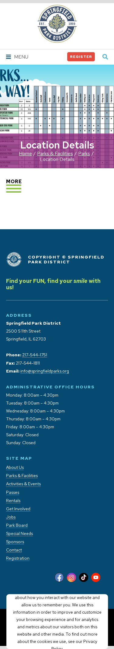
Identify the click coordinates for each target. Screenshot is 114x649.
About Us (15, 467)
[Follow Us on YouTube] (95, 578)
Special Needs (19, 533)
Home (25, 153)
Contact (14, 550)
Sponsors (15, 541)
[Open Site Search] (105, 57)
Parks (84, 153)
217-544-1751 (34, 355)
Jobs (11, 517)
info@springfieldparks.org (44, 371)
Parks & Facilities (55, 153)
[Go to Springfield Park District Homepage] (57, 24)
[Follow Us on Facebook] (59, 578)
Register (81, 56)
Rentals (13, 500)
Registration (17, 558)
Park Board (17, 525)
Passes (12, 492)
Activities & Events (23, 484)
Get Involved (18, 509)
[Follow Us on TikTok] (83, 578)
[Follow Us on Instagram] (71, 578)
